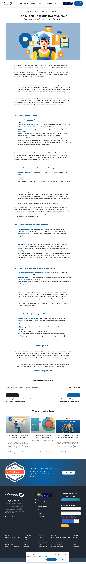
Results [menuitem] (33, 3)
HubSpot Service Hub (24, 172)
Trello (20, 336)
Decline (62, 559)
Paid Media (25, 544)
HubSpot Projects (23, 318)
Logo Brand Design (42, 542)
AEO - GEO (25, 542)
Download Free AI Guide (70, 500)
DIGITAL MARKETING (27, 535)
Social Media (26, 546)
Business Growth (77, 540)
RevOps (75, 542)
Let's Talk (68, 472)
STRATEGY (75, 535)
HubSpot (30, 120)
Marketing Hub (13, 453)
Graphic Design (42, 544)
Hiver (19, 281)
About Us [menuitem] (57, 3)
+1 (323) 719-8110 (13, 501)
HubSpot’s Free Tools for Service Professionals (43, 436)
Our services (8, 532)
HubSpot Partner (42, 451)
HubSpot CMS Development (12, 546)
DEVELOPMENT (54, 535)
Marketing (18, 387)
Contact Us (78, 3)
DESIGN (40, 535)
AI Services (75, 537)
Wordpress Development (57, 546)
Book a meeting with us (42, 371)
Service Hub (24, 387)
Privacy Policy (44, 556)
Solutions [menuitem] (40, 3)
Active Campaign (31, 124)
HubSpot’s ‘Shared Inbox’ (26, 273)
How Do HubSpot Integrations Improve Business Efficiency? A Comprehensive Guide (68, 437)
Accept (51, 559)
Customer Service (33, 387)
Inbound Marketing (17, 451)
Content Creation (42, 546)
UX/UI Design (41, 537)
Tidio (20, 129)
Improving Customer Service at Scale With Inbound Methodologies (18, 437)
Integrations (47, 453)
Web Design (41, 540)
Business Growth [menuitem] (24, 3)
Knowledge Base (43, 501)
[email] (79, 387)
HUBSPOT (7, 535)
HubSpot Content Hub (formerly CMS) (60, 537)
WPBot (20, 133)
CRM (62, 451)
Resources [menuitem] (49, 3)
